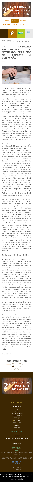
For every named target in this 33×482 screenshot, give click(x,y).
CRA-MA (17, 441)
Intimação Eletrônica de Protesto (17, 438)
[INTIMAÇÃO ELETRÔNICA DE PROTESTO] (12, 33)
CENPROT (17, 436)
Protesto (6, 20)
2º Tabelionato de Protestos (16, 9)
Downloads (6, 24)
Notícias (14, 20)
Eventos (23, 20)
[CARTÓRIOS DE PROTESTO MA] (29, 33)
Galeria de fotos (17, 415)
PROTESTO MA (17, 443)
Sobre (15, 24)
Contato (22, 24)
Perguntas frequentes (17, 413)
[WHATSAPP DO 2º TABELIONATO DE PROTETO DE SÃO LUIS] (21, 33)
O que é (17, 411)
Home (3, 40)
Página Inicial (17, 406)
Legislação (17, 417)
